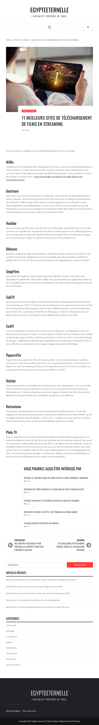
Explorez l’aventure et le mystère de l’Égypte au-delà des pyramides (51, 500)
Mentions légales (13, 711)
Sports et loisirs (29, 111)
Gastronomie (11, 653)
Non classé (10, 659)
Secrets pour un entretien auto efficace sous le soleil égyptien (33, 600)
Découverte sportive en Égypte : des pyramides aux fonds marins (50, 512)
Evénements (11, 648)
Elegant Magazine (60, 721)
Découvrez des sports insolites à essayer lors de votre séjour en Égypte (54, 489)
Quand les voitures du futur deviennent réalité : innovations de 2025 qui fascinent (41, 579)
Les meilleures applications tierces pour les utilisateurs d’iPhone (70, 545)
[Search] (88, 27)
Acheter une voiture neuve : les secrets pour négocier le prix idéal (34, 586)
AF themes (75, 721)
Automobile (11, 625)
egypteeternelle (49, 10)
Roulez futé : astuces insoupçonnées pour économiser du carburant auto (37, 607)
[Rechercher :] (36, 565)
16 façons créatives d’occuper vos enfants (41, 523)
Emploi (9, 642)
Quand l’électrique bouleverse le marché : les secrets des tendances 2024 (37, 593)
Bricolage (10, 631)
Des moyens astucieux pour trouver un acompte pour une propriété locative (29, 545)
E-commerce (11, 636)
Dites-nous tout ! (30, 711)
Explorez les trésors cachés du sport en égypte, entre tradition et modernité (56, 478)
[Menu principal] (49, 27)
